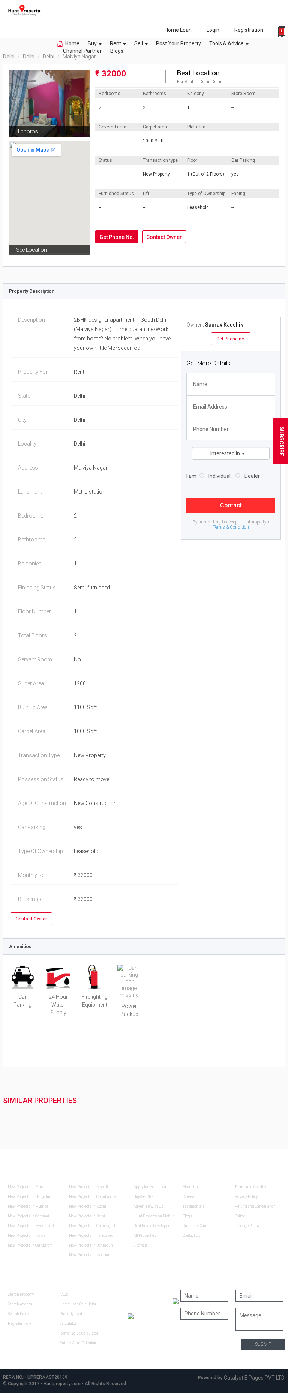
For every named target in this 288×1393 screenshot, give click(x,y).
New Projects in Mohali (88, 1187)
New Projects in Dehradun (91, 1245)
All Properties (145, 1235)
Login (213, 30)
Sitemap (140, 1245)
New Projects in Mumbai (29, 1206)
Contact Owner (164, 237)
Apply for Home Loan (151, 1187)
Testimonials (194, 1206)
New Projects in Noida (26, 1235)
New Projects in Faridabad (91, 1235)
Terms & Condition (231, 527)
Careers (189, 1197)
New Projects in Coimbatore (92, 1197)
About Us (190, 1187)
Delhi (9, 57)
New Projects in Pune (26, 1187)
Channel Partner (82, 51)
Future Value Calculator (79, 1343)
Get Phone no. (230, 339)
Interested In (225, 453)
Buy (93, 43)
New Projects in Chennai (28, 1216)
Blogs (114, 51)
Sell (139, 43)
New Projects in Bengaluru (30, 1197)
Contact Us (192, 1235)
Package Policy (247, 1226)
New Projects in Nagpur (89, 1255)
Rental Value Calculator (79, 1333)
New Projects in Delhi (87, 1216)
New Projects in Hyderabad (31, 1226)
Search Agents (20, 1304)
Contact (231, 505)
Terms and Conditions (253, 1187)
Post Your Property (178, 43)
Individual (219, 476)
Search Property (21, 1294)
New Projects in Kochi (87, 1206)
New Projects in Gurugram (30, 1245)
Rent (116, 43)
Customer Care (195, 1226)
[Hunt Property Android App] (175, 1301)
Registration (248, 30)
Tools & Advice (227, 43)
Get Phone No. (116, 237)
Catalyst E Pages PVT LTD (254, 1378)
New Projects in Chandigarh (92, 1226)
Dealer (252, 476)
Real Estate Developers (153, 1226)
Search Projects (21, 1314)
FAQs (64, 1294)
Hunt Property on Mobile (154, 1216)
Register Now (19, 1323)
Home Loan (178, 30)
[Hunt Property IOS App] (131, 1316)
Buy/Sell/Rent (145, 1197)
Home (72, 43)
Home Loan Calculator (78, 1304)
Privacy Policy (246, 1197)
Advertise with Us (149, 1206)
